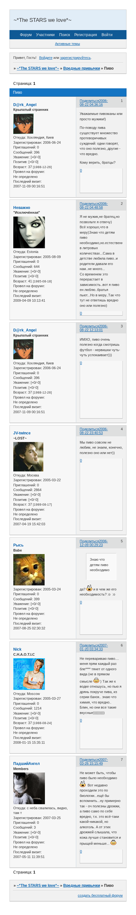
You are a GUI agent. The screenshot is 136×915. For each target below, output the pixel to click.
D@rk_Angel (24, 105)
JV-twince (22, 433)
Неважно (21, 207)
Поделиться (89, 101)
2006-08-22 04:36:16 (94, 102)
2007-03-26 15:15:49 (94, 761)
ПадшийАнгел (26, 763)
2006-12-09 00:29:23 (94, 543)
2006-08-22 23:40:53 (94, 431)
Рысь (18, 545)
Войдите (46, 58)
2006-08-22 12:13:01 (94, 328)
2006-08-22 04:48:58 (94, 205)
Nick (17, 649)
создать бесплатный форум (100, 895)
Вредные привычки (81, 68)
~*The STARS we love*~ (38, 68)
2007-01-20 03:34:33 (94, 647)
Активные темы (67, 44)
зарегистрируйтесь (75, 58)
